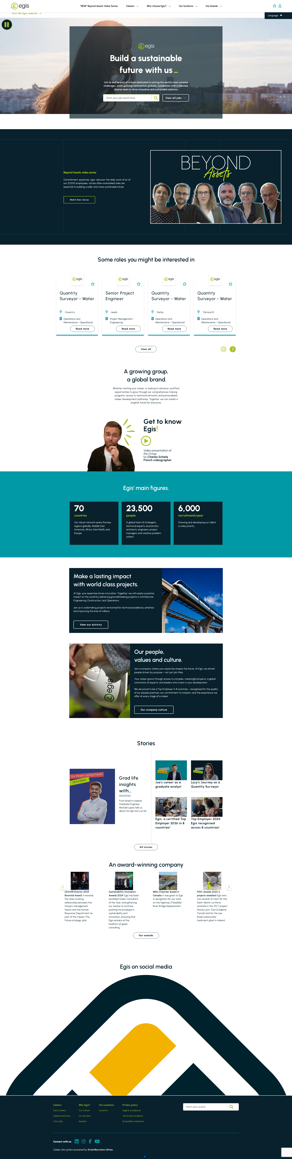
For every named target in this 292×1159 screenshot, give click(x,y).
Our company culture (154, 709)
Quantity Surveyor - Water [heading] (77, 295)
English (271, 20)
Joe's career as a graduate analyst (168, 784)
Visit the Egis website (19, 13)
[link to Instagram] (84, 1141)
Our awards (146, 935)
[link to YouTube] (97, 1141)
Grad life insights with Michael (129, 784)
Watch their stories (79, 200)
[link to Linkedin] (77, 1141)
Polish (270, 28)
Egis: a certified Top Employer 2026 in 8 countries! (170, 823)
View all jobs (173, 97)
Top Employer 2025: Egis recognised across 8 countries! (206, 823)
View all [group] (146, 349)
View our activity (91, 624)
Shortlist (92, 284)
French (271, 24)
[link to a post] (92, 796)
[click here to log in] (279, 6)
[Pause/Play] (7, 24)
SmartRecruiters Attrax (100, 1149)
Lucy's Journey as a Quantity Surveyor (205, 784)
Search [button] (155, 98)
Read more (82, 328)
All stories (146, 847)
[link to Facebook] (90, 1141)
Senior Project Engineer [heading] (120, 295)
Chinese (272, 32)
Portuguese (274, 37)
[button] (137, 6)
